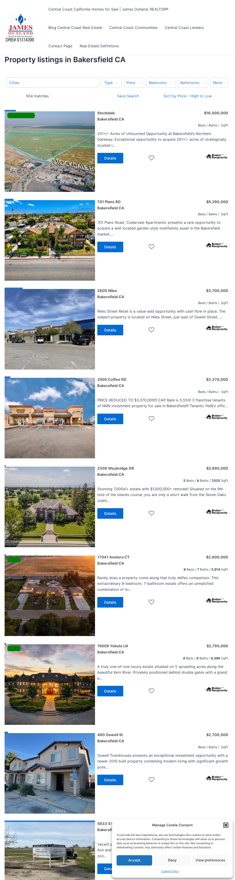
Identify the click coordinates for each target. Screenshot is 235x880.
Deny (172, 860)
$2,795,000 (217, 646)
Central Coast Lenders (184, 27)
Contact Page (60, 46)
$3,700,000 (217, 290)
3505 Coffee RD (111, 382)
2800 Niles (110, 293)
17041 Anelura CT (113, 560)
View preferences (210, 860)
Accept (134, 860)
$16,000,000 (216, 113)
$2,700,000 (217, 734)
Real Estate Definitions (99, 46)
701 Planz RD (110, 204)
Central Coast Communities (133, 27)
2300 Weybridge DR (115, 471)
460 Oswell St (110, 737)
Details (110, 158)
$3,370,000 (217, 379)
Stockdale (110, 116)
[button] (226, 825)
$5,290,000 (217, 201)
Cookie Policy (170, 871)
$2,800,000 (217, 557)
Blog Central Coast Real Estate (75, 27)
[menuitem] (53, 83)
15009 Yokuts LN (112, 649)
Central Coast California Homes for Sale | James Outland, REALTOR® (108, 9)
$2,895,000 (217, 468)
